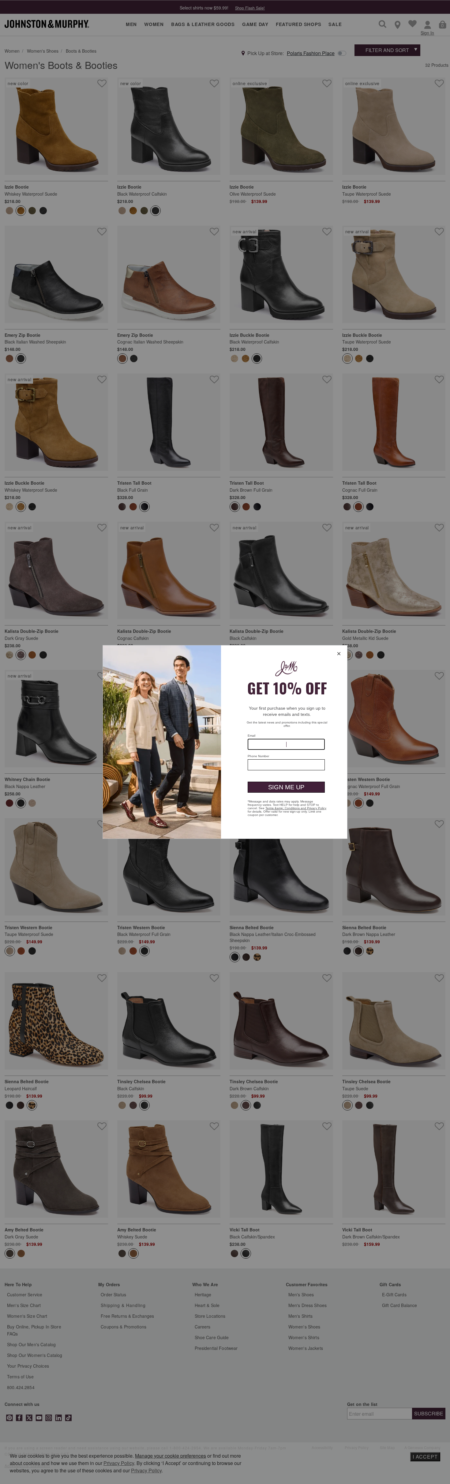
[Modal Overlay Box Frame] (225, 742)
